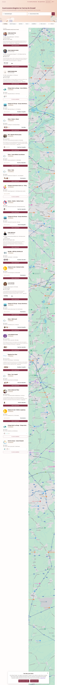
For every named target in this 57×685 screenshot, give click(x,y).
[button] (35, 358)
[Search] (53, 13)
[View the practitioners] (15, 96)
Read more (17, 43)
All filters (5, 23)
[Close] (47, 673)
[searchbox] (14, 13)
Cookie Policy (42, 678)
